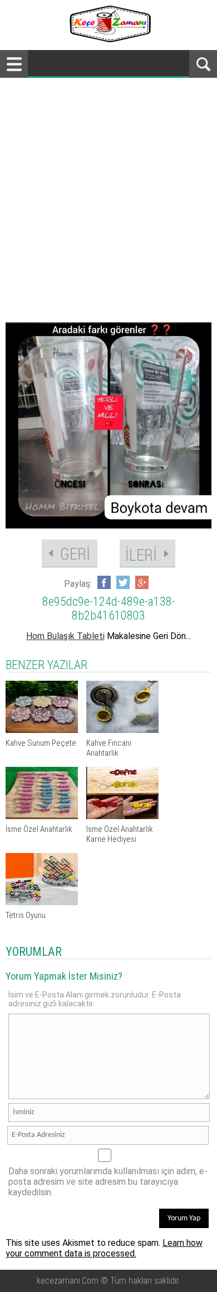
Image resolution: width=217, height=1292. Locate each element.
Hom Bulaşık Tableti (65, 636)
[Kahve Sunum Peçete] (42, 730)
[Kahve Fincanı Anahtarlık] (122, 730)
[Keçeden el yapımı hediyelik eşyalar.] (109, 39)
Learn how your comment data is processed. (104, 1248)
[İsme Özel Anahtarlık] (42, 816)
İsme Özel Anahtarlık (39, 829)
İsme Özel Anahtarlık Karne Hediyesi (119, 834)
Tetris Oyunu (26, 915)
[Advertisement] (108, 191)
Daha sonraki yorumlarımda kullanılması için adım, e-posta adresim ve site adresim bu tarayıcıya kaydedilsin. (108, 1182)
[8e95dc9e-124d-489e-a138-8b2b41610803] (109, 425)
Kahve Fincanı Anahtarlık (108, 748)
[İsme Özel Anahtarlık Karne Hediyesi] (122, 816)
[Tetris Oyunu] (42, 902)
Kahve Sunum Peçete (41, 743)
